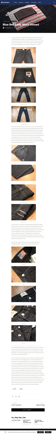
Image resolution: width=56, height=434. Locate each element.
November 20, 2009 (38, 424)
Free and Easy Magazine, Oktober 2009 (39, 421)
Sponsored (14, 21)
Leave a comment (27, 409)
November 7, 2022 (27, 424)
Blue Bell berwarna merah (33, 39)
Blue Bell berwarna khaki (18, 39)
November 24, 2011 (15, 421)
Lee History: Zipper (15, 420)
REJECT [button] (48, 432)
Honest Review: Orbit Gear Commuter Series (27, 421)
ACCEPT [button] (40, 432)
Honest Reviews (6, 21)
